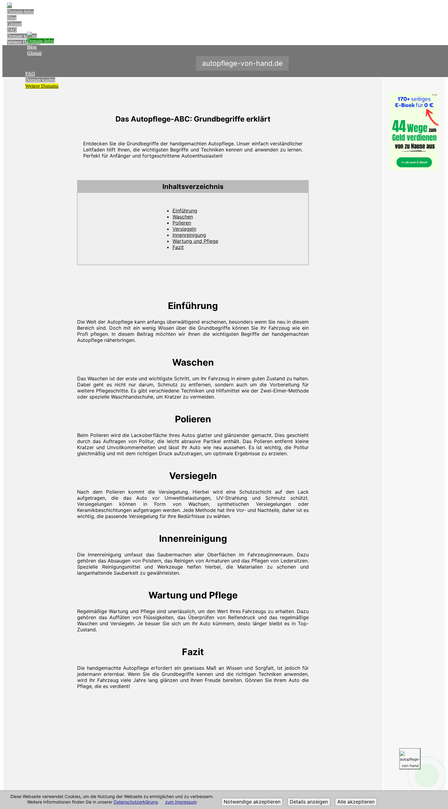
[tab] (193, 186)
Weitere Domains (42, 86)
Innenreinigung (189, 235)
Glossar (14, 24)
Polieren (181, 223)
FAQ (12, 30)
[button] (193, 186)
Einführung (184, 211)
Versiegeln (184, 229)
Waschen (182, 217)
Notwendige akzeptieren (252, 802)
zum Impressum (181, 802)
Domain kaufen (40, 80)
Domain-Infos (20, 11)
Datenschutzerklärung (136, 802)
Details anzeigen (309, 802)
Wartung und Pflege (195, 241)
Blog (11, 17)
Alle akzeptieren (356, 802)
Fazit (178, 247)
